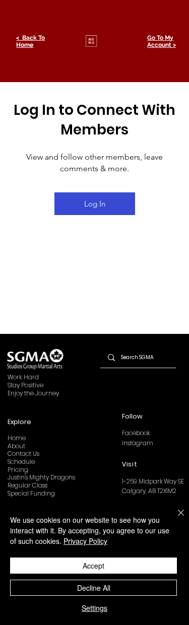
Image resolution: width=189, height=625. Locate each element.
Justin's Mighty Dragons (41, 477)
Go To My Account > (161, 41)
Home (17, 438)
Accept (93, 566)
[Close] (175, 519)
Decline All (93, 588)
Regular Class (27, 485)
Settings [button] (94, 608)
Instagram (137, 443)
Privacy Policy (85, 541)
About (16, 446)
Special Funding (31, 493)
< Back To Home (30, 41)
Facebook (136, 433)
